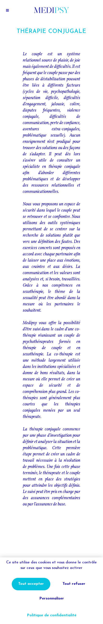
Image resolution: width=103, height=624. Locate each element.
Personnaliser (51, 598)
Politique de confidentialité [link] (51, 615)
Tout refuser (74, 584)
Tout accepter (31, 584)
